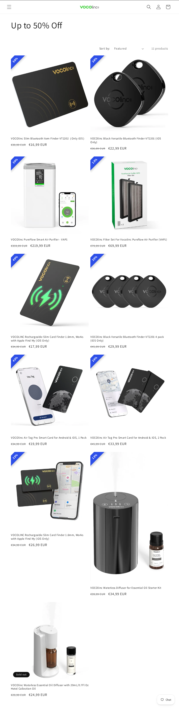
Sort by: (104, 48)
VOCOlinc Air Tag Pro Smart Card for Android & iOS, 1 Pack (48, 437)
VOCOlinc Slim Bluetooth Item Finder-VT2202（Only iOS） (48, 138)
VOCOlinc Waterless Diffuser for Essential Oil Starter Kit (125, 588)
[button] (9, 7)
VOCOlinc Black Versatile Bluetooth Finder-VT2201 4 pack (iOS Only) (127, 338)
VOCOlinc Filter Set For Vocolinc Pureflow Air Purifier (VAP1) (128, 239)
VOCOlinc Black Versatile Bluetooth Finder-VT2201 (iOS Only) (125, 140)
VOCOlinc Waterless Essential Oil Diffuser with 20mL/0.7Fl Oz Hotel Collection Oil (50, 687)
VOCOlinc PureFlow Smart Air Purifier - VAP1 (39, 239)
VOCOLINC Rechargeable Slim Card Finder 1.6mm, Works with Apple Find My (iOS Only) (47, 338)
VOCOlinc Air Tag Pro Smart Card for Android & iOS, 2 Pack (128, 437)
